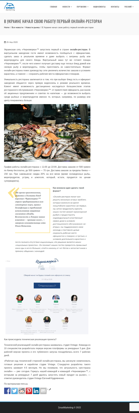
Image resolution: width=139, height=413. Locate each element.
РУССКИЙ (128, 6)
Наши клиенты (99, 6)
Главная (53, 6)
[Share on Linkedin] (36, 391)
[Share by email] (43, 391)
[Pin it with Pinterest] (29, 391)
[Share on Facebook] (7, 391)
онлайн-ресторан (78, 49)
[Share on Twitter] (14, 391)
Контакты (115, 6)
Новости (66, 6)
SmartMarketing (65, 407)
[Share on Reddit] (21, 391)
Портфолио (81, 6)
